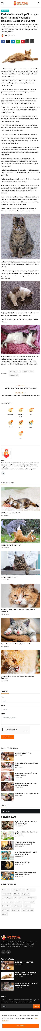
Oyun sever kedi (29, 902)
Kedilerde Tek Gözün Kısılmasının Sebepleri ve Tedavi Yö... (18, 611)
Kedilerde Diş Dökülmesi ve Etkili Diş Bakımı (26, 764)
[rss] (8, 952)
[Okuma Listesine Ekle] (32, 41)
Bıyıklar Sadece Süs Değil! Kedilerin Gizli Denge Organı (26, 823)
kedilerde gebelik (28, 371)
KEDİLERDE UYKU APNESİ (10, 513)
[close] (38, 1013)
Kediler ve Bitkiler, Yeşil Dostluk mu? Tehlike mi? (26, 833)
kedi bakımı (5, 890)
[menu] (2, 3)
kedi (2, 460)
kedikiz (16, 826)
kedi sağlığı (15, 890)
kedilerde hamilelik (15, 371)
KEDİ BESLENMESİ (7, 902)
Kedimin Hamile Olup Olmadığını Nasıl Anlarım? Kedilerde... (26, 973)
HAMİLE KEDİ (14, 375)
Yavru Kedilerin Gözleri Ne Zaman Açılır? (15, 644)
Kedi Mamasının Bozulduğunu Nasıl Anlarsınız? (20, 388)
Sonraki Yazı (19, 393)
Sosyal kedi (25, 894)
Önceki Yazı (21, 386)
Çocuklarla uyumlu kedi (9, 898)
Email (3, 705)
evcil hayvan (15, 910)
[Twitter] (3, 952)
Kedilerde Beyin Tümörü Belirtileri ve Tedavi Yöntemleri (21, 395)
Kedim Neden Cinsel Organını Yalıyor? (27, 793)
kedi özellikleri (6, 906)
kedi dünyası (17, 906)
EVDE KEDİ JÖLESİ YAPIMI (23, 753)
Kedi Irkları (22, 898)
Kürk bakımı (31, 898)
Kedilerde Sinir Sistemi (9, 577)
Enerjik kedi (5, 910)
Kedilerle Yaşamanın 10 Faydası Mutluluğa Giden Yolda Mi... (25, 843)
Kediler (4, 914)
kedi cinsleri (30, 890)
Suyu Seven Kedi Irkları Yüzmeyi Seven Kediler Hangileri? (25, 873)
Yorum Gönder (7, 737)
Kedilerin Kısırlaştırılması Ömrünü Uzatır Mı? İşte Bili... (26, 853)
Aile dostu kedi (6, 894)
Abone (37, 1006)
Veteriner (18, 902)
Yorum (3, 714)
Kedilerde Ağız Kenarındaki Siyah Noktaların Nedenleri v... (25, 784)
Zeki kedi (16, 894)
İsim (2, 697)
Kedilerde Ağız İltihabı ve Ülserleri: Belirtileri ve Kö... (26, 774)
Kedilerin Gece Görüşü (22, 862)
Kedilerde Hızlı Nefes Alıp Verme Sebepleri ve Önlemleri (17, 677)
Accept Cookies (20, 1026)
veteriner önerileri (28, 910)
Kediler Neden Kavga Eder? (11, 545)
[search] (38, 3)
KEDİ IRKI (26, 906)
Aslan (16, 856)
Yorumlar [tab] (5, 691)
